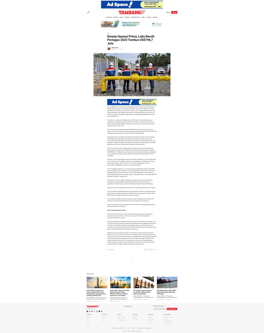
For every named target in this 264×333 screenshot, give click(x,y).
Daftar (174, 12)
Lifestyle (155, 17)
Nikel (88, 322)
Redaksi (133, 328)
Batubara (89, 317)
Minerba (150, 320)
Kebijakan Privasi (149, 328)
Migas (108, 33)
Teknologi (150, 317)
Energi (121, 17)
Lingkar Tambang (167, 324)
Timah (88, 320)
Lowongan (165, 319)
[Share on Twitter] (145, 249)
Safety (143, 17)
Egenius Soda (115, 47)
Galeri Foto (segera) (167, 320)
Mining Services (136, 17)
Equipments (135, 319)
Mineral (116, 17)
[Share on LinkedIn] (150, 249)
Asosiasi (149, 17)
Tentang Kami (114, 328)
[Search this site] (88, 12)
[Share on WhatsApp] (153, 249)
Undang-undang (121, 317)
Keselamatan (151, 319)
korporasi (104, 317)
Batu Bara (109, 17)
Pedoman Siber (122, 328)
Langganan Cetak (140, 328)
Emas (88, 319)
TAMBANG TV (136, 317)
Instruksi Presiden (121, 320)
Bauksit (88, 324)
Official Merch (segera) (168, 317)
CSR (103, 319)
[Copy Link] (156, 249)
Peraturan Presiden (121, 319)
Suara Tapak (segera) (168, 322)
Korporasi (127, 17)
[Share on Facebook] (148, 249)
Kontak (128, 328)
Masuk (168, 12)
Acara (103, 320)
